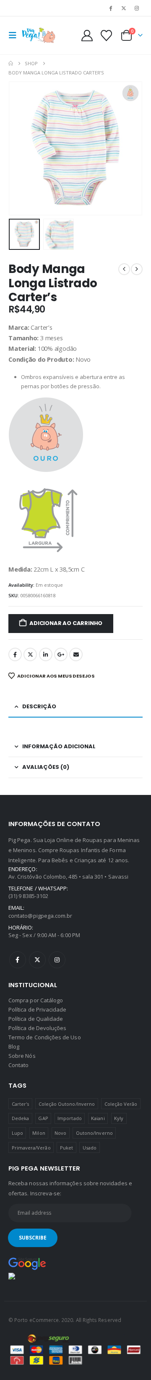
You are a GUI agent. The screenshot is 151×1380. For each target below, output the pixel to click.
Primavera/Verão (31, 1147)
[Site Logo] (38, 35)
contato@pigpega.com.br (40, 915)
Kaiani (97, 1118)
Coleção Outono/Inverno (67, 1104)
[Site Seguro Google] (27, 1263)
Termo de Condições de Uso (44, 1037)
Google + (61, 654)
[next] (137, 269)
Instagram (57, 959)
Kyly (118, 1118)
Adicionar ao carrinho (65, 623)
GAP (43, 1118)
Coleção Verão (121, 1104)
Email (76, 654)
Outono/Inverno (94, 1133)
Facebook (15, 654)
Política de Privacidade (37, 1009)
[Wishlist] (106, 35)
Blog (13, 1046)
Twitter (30, 654)
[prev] (124, 269)
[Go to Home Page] (10, 63)
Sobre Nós (22, 1056)
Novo (60, 1133)
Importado (69, 1118)
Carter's (20, 1104)
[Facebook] (110, 8)
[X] (123, 8)
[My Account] (87, 35)
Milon (38, 1133)
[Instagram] (136, 8)
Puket (66, 1147)
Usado (89, 1147)
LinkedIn (45, 654)
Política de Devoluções (37, 1028)
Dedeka (20, 1118)
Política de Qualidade (35, 1018)
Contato (18, 1065)
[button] (15, 35)
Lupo (17, 1133)
